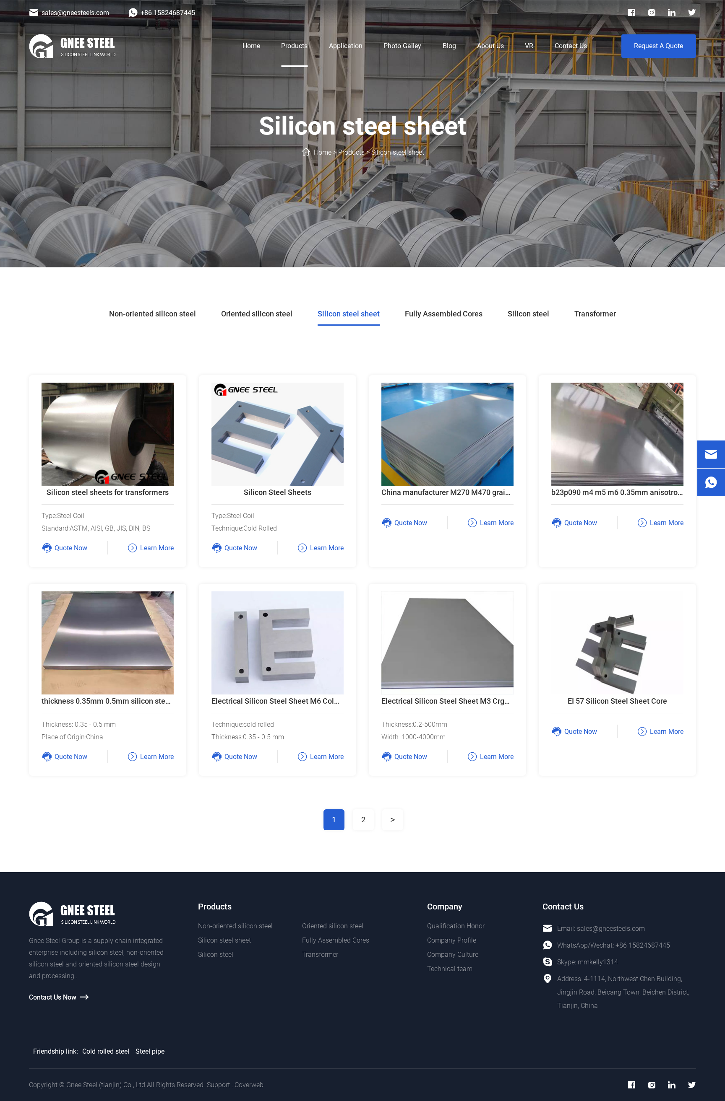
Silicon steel (528, 313)
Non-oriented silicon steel (152, 313)
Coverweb (249, 1085)
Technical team (449, 969)
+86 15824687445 (642, 945)
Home (251, 46)
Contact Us (571, 46)
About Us (490, 46)
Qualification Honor (456, 926)
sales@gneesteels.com (611, 929)
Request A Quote (658, 46)
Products (294, 46)
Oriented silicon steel (256, 313)
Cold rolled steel (105, 1051)
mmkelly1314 (598, 962)
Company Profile (451, 940)
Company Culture (452, 955)
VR (529, 46)
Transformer (595, 313)
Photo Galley (402, 46)
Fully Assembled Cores (443, 313)
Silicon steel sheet (397, 152)
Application (345, 46)
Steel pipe (150, 1051)
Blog (449, 46)
